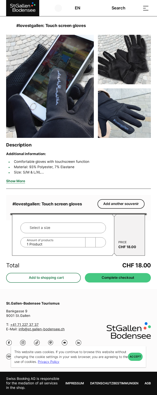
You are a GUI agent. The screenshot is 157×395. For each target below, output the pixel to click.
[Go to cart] (135, 8)
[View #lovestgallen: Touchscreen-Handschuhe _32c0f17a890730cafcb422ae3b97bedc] (124, 59)
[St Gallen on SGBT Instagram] (23, 342)
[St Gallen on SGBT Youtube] (64, 342)
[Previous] (9, 25)
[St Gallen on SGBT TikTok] (37, 342)
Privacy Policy (48, 362)
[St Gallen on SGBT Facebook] (9, 342)
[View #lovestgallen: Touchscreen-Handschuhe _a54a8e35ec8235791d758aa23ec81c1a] (124, 113)
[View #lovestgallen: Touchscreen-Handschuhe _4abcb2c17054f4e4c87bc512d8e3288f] (50, 86)
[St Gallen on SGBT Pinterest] (51, 342)
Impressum (74, 383)
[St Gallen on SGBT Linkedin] (78, 342)
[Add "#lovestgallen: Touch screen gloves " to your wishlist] (147, 25)
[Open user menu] (60, 8)
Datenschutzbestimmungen (114, 383)
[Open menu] (146, 8)
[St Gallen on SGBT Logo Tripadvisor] (9, 356)
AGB (148, 383)
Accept (135, 356)
